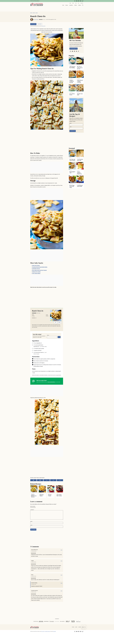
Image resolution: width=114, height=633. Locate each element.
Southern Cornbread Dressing (71, 81)
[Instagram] (75, 1)
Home (63, 5)
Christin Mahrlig (36, 19)
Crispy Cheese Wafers (36, 273)
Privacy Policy (42, 631)
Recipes (67, 5)
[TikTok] (83, 1)
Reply (61, 583)
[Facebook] (79, 1)
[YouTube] (77, 1)
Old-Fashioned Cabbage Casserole (80, 81)
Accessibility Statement (47, 631)
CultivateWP (54, 631)
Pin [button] (55, 322)
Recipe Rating (32, 506)
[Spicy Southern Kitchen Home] (36, 4)
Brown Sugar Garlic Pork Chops (72, 186)
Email (48, 335)
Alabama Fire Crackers (36, 271)
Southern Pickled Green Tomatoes (33, 495)
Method (75, 5)
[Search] (83, 5)
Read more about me (73, 48)
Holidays (79, 5)
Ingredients (71, 5)
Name (31, 521)
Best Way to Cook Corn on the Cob (79, 67)
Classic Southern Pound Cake (79, 172)
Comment (32, 509)
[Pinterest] (81, 1)
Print (59, 322)
